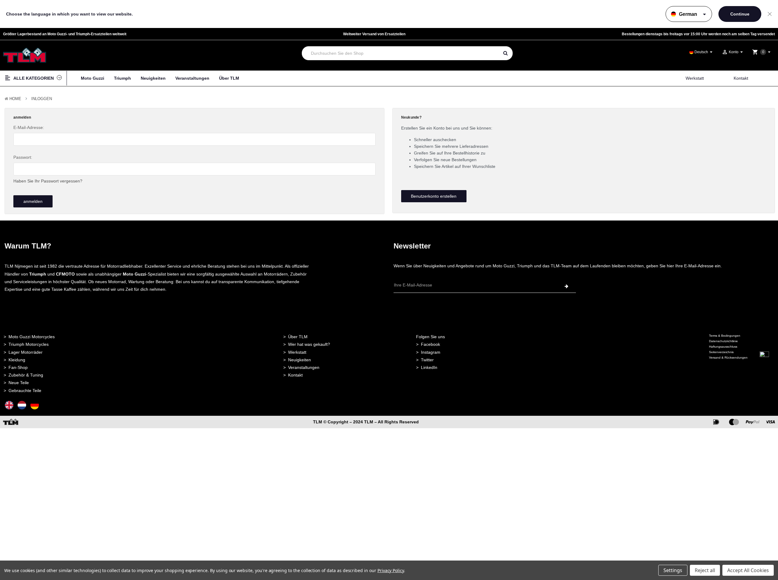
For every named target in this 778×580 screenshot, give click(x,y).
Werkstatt (695, 78)
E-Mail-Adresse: (28, 127)
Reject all (705, 570)
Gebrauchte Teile (25, 390)
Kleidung (17, 359)
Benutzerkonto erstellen (433, 196)
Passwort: (22, 157)
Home (15, 98)
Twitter (427, 359)
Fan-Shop (18, 367)
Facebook (430, 344)
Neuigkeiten (153, 78)
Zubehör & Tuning (26, 375)
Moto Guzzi (92, 78)
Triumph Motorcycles (29, 344)
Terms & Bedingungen (724, 335)
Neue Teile (19, 382)
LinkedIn (429, 367)
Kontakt (741, 78)
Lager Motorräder (26, 352)
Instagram (430, 352)
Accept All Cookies (748, 570)
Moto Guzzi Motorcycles (32, 336)
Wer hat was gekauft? (309, 344)
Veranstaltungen (192, 78)
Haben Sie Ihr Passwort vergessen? (47, 181)
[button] (764, 365)
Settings (672, 570)
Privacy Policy (390, 570)
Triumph (122, 78)
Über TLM (229, 78)
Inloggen (41, 98)
